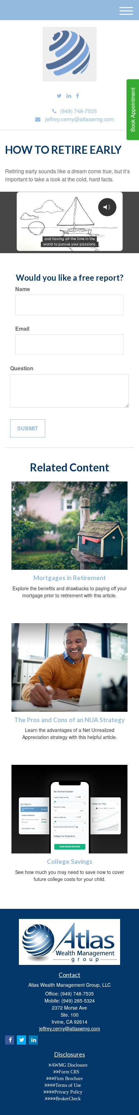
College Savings (69, 861)
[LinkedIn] (68, 96)
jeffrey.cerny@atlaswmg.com (79, 119)
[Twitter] (59, 96)
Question (21, 368)
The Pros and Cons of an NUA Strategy (69, 720)
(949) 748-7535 (78, 111)
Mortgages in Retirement (69, 578)
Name (22, 289)
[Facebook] (77, 96)
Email (22, 328)
